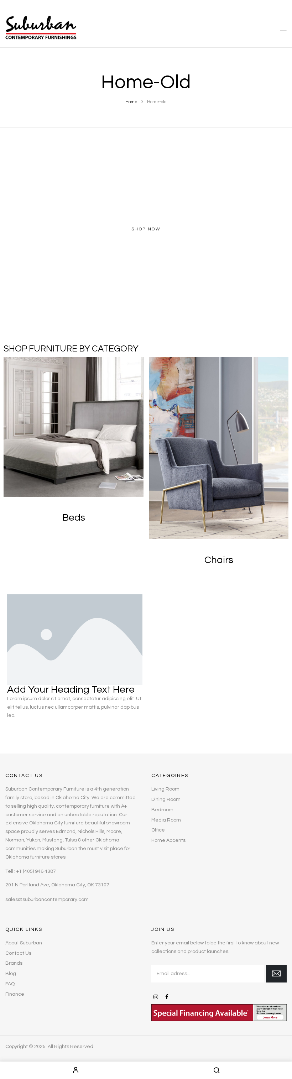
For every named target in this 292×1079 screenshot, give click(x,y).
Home (131, 101)
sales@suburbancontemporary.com (47, 899)
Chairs (218, 560)
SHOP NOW (146, 229)
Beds (73, 517)
